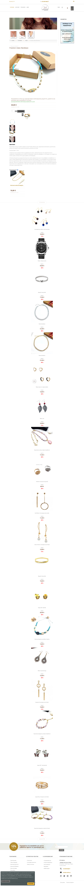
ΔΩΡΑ (28, 7)
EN (73, 1)
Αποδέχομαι (30, 883)
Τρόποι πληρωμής (13, 862)
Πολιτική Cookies (13, 868)
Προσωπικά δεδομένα (14, 866)
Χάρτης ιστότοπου (30, 864)
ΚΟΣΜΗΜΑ (12, 7)
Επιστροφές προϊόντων (31, 862)
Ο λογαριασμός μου (47, 860)
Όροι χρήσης (12, 870)
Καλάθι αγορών (46, 868)
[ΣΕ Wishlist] (22, 114)
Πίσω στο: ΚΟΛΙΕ (14, 46)
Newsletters (46, 866)
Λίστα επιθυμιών (47, 864)
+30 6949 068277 (45, 1)
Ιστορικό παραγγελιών (48, 862)
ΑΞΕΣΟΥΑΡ (17, 7)
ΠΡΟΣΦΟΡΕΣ (23, 7)
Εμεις (59, 7)
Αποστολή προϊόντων (14, 864)
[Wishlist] (22, 115)
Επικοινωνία (29, 860)
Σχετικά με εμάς (13, 860)
